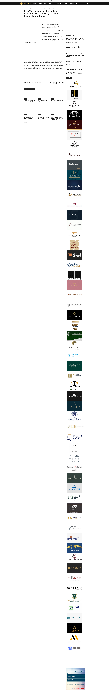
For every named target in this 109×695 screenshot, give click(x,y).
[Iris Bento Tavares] (74, 512)
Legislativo (65, 3)
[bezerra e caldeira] (74, 189)
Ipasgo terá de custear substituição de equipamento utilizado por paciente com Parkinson (75, 55)
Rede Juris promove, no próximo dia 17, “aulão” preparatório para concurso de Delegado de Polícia (33, 83)
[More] (43, 21)
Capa (32, 0)
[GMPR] (74, 592)
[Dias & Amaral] (74, 89)
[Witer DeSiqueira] (74, 552)
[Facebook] (84, 1)
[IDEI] (76, 432)
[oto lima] (74, 410)
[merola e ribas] (74, 380)
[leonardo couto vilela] (74, 109)
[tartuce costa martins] (74, 159)
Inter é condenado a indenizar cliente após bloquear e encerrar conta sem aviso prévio (75, 39)
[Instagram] (86, 1)
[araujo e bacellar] (74, 390)
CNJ (76, 3)
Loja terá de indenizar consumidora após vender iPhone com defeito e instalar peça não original (44, 117)
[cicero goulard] (74, 350)
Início (25, 8)
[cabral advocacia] (74, 623)
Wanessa (67, 42)
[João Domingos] (74, 129)
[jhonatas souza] (74, 199)
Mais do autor (38, 88)
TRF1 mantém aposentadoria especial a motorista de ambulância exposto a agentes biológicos (75, 71)
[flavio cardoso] (74, 330)
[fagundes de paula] (74, 179)
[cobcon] (74, 653)
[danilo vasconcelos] (74, 532)
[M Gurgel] (74, 582)
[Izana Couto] (74, 149)
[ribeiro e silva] (74, 522)
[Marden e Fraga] (74, 209)
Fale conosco (48, 0)
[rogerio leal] (74, 603)
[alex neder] (74, 340)
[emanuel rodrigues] (74, 542)
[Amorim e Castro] (74, 472)
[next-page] (26, 122)
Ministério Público (48, 3)
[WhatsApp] (33, 21)
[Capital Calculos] (74, 400)
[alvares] (74, 492)
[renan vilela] (74, 663)
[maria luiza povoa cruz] (74, 99)
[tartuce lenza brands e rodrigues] (74, 462)
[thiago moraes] (74, 310)
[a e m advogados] (74, 643)
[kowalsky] (74, 452)
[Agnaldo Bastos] (74, 633)
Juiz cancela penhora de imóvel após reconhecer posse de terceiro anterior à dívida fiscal (30, 117)
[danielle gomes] (74, 119)
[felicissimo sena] (74, 229)
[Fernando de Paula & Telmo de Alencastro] (74, 169)
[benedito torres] (74, 502)
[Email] (36, 21)
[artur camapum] (74, 562)
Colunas (35, 3)
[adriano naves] (74, 420)
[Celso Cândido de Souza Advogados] (74, 249)
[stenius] (74, 219)
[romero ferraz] (74, 482)
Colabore (44, 0)
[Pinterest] (30, 21)
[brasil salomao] (74, 360)
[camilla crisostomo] (74, 290)
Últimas (52, 0)
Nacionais (72, 3)
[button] (87, 3)
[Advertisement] (44, 52)
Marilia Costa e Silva (69, 65)
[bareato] (74, 572)
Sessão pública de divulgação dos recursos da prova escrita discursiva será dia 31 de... (75, 63)
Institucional (36, 0)
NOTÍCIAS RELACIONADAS (29, 88)
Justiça (40, 3)
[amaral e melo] (74, 270)
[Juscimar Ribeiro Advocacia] (74, 442)
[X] (88, 1)
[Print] (38, 21)
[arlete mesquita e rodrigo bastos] (74, 139)
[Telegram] (41, 21)
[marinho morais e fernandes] (74, 239)
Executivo (59, 3)
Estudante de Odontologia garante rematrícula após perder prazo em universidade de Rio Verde (74, 47)
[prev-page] (25, 122)
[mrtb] (74, 280)
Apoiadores (40, 0)
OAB (54, 3)
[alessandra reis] (74, 300)
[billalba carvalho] (74, 320)
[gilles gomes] (74, 370)
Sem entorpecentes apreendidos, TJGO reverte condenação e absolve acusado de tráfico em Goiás (30, 101)
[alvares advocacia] (74, 259)
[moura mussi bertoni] (74, 613)
